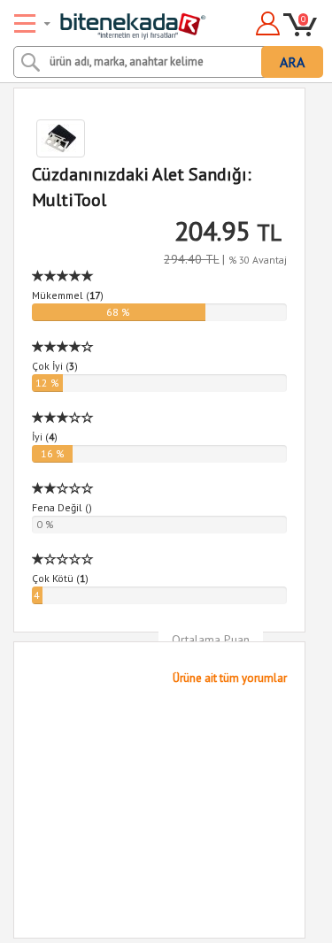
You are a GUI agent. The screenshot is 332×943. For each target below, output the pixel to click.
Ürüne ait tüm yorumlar (230, 678)
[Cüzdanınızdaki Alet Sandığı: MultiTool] (159, 138)
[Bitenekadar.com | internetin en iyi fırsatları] (112, 20)
